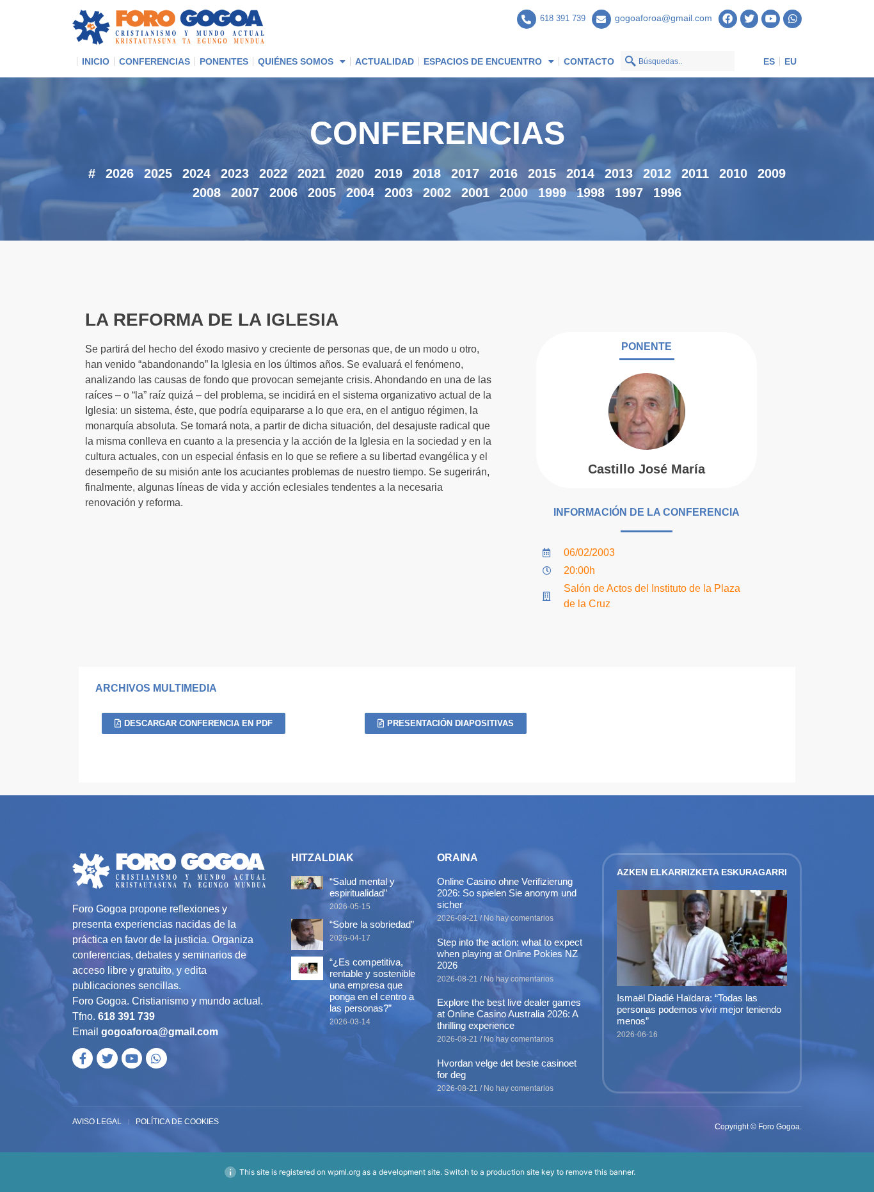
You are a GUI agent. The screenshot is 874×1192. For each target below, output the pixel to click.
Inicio (95, 61)
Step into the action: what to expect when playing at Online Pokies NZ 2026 (509, 954)
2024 (196, 173)
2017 (465, 173)
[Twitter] (749, 19)
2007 (245, 193)
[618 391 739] (526, 19)
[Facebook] (728, 19)
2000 (514, 193)
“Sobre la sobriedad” (372, 924)
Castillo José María (646, 469)
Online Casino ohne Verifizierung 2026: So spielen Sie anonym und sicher (506, 893)
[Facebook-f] (82, 1058)
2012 (657, 173)
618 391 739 (562, 18)
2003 (399, 193)
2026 (120, 173)
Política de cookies (177, 1121)
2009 (772, 173)
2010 (733, 173)
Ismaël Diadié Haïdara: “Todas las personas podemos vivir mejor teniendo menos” (699, 1009)
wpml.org (344, 1172)
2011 (695, 173)
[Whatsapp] (792, 19)
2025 (158, 173)
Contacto (589, 61)
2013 (619, 173)
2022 (273, 173)
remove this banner (599, 1172)
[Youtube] (770, 19)
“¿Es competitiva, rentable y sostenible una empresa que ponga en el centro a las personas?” (372, 985)
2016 (503, 173)
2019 (388, 173)
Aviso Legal (97, 1121)
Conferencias (154, 61)
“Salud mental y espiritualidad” (362, 887)
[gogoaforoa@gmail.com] (601, 19)
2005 (322, 193)
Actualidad (384, 61)
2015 (542, 173)
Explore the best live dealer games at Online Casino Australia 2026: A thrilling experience (509, 1014)
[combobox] (678, 61)
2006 (283, 193)
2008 (207, 193)
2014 (580, 173)
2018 (427, 173)
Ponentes (224, 61)
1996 (667, 193)
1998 (590, 193)
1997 (629, 193)
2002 (437, 193)
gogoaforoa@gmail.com (663, 18)
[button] (193, 723)
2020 (350, 173)
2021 (312, 173)
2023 (235, 173)
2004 (360, 193)
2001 (475, 193)
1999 (552, 193)
